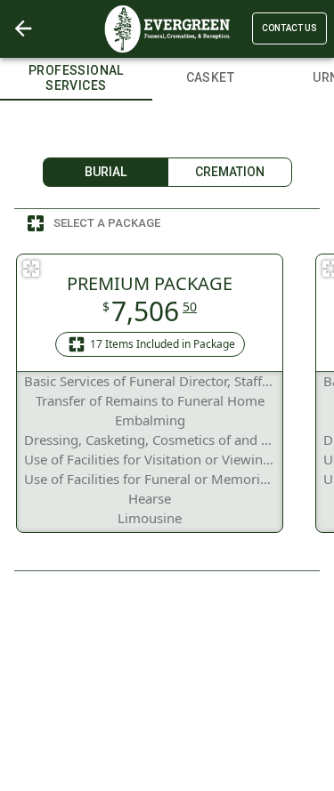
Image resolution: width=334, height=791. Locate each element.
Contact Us (289, 28)
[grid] (167, 393)
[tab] (76, 75)
